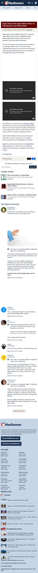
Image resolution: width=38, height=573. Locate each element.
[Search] (33, 3)
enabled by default (28, 123)
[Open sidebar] (36, 3)
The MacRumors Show (14, 529)
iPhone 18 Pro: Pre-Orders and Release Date (22, 195)
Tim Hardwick (22, 465)
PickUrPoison (11, 380)
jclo (8, 320)
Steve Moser (4, 485)
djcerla (9, 344)
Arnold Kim (4, 452)
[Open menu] (2, 3)
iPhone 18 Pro (7, 8)
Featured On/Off (5, 568)
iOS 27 (28, 8)
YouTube (7, 495)
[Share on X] (29, 159)
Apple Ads (9, 154)
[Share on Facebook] (33, 159)
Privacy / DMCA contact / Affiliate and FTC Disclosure (13, 563)
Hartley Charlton (5, 472)
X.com (6, 455)
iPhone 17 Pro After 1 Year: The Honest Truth (20, 524)
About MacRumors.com (11, 438)
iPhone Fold (18, 8)
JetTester (10, 307)
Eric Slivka (21, 452)
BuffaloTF (10, 355)
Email (2, 455)
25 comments (7, 158)
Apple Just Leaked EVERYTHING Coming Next (20, 506)
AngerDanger (11, 207)
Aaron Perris (22, 485)
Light (34, 568)
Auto (31, 568)
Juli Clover (29, 30)
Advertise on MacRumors (11, 443)
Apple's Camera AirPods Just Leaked (17, 500)
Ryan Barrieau (22, 479)
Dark (2, 570)
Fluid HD (26, 568)
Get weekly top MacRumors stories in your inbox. (19, 163)
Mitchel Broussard (5, 465)
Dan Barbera (4, 479)
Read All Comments (19, 411)
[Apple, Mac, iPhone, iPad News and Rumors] (14, 5)
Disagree (20, 277)
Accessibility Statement (6, 566)
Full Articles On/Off (15, 568)
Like (16, 277)
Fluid (22, 568)
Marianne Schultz (23, 472)
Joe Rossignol (22, 459)
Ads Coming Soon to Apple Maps (18, 175)
